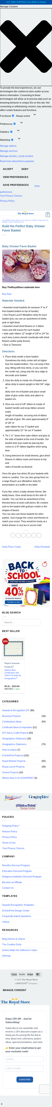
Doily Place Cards (11, 547)
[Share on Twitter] (23, 535)
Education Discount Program (17, 871)
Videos (5, 922)
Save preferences (16, 185)
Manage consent (14, 990)
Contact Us (8, 888)
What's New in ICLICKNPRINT (18, 778)
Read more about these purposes (17, 161)
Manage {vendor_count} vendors (16, 156)
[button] (26, 47)
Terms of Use (9, 843)
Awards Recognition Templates (18, 905)
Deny (25, 169)
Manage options (8, 146)
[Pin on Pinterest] (33, 535)
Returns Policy (9, 831)
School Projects (10, 772)
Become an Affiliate (12, 882)
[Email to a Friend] (28, 535)
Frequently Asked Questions (16, 916)
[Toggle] (48, 716)
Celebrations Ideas (11, 220)
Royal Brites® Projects (13, 761)
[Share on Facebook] (18, 535)
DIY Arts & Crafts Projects (35, 220)
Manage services (8, 151)
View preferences (15, 177)
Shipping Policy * (11, 826)
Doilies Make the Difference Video (19, 950)
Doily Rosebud (42, 547)
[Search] (37, 622)
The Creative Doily (11, 944)
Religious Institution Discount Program (21, 876)
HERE (34, 2)
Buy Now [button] (7, 294)
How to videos (9, 750)
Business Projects (11, 716)
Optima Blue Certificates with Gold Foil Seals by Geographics (12, 674)
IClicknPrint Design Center (15, 910)
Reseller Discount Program (16, 865)
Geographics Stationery (14, 738)
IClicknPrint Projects (12, 755)
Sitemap (6, 955)
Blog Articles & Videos (13, 939)
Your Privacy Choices (11, 196)
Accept (8, 169)
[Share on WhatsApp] (13, 535)
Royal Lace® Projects (13, 222)
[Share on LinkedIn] (39, 535)
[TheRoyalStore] (26, 213)
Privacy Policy (7, 201)
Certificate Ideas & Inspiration (17, 727)
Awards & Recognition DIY (16, 710)
